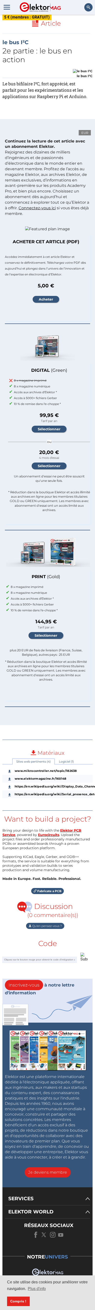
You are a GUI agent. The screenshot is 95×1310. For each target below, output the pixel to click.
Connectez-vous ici (37, 208)
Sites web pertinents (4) (33, 761)
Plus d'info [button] (37, 1289)
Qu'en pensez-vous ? (46, 926)
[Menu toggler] (6, 7)
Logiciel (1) (66, 761)
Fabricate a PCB (49, 891)
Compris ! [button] (18, 1301)
